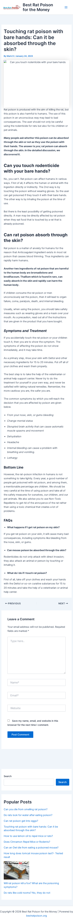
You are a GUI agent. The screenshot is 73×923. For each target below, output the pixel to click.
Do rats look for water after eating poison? (28, 815)
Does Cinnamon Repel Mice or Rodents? (27, 841)
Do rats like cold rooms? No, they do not (27, 892)
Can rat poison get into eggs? (21, 820)
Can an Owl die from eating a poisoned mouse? (31, 847)
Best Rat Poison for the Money (38, 7)
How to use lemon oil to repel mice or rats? (28, 836)
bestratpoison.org (36, 915)
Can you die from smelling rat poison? (25, 809)
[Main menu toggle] (66, 7)
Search (8, 776)
